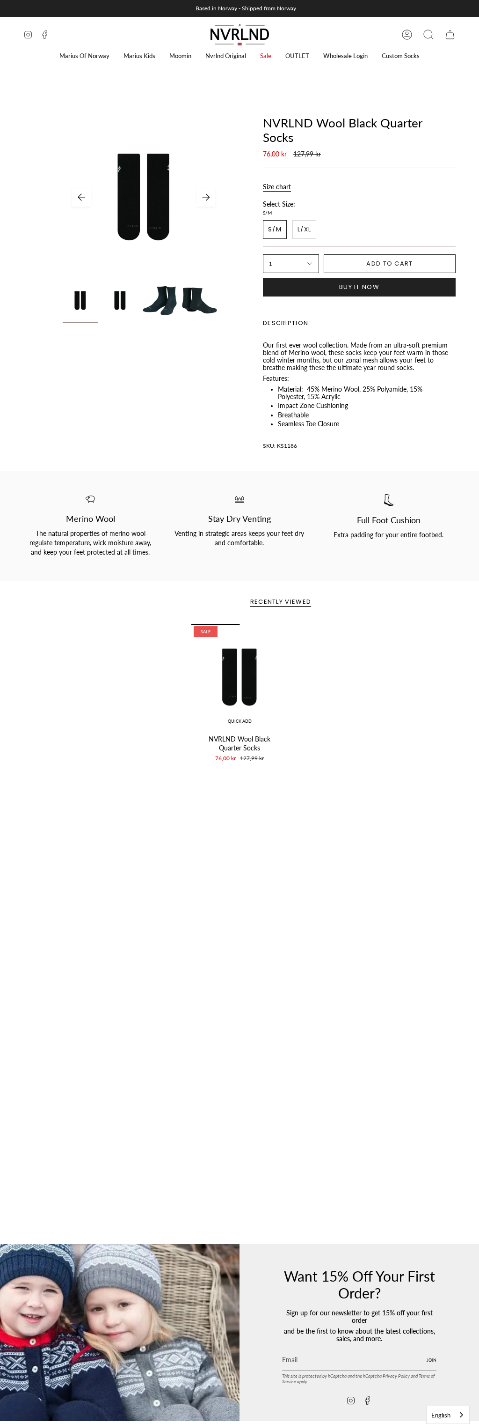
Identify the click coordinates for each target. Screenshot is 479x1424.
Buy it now (359, 286)
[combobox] (448, 1415)
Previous (81, 197)
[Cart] (450, 35)
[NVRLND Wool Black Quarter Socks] (239, 677)
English (440, 1415)
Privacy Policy (396, 1376)
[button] (84, 56)
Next (205, 197)
